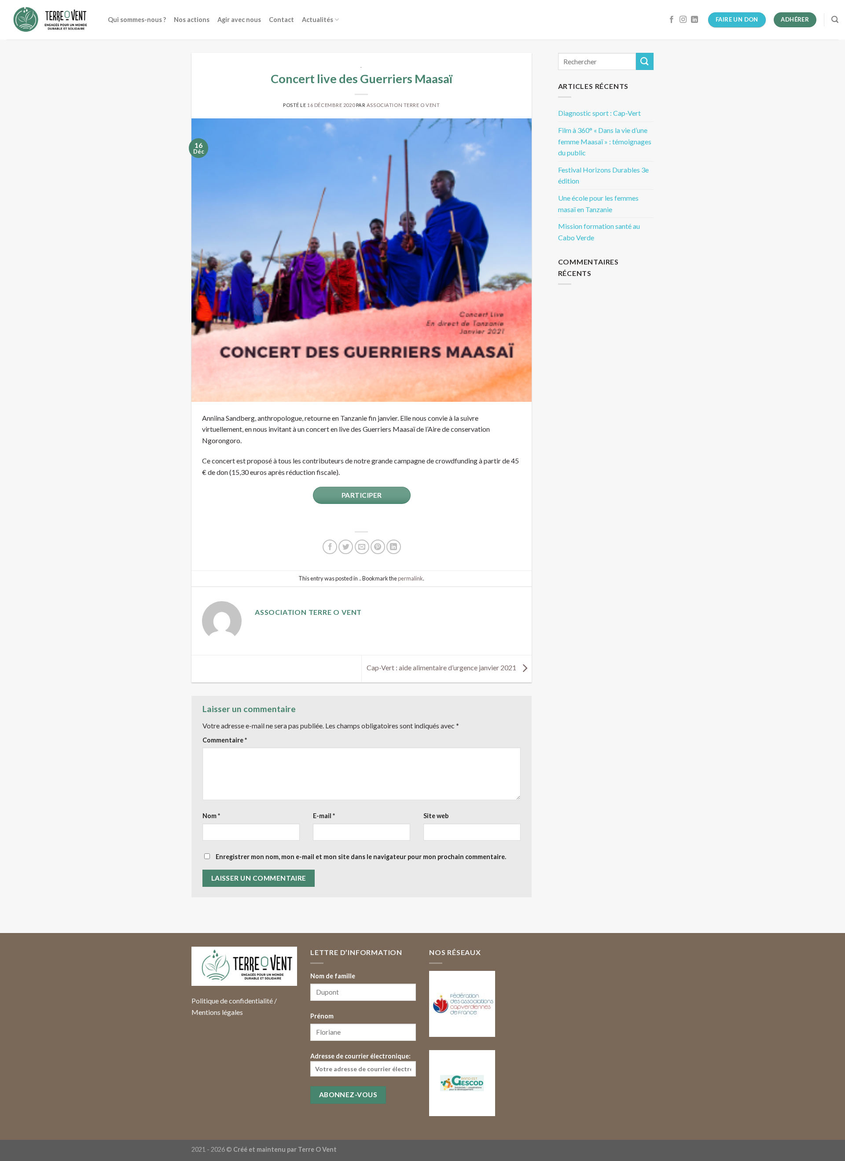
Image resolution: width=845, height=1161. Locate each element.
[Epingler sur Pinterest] (378, 547)
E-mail (324, 815)
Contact (281, 19)
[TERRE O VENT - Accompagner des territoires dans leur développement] (51, 20)
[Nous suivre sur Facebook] (671, 20)
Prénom (322, 1016)
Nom (211, 815)
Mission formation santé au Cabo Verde (599, 232)
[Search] (834, 19)
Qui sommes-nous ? (137, 19)
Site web (435, 815)
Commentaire (224, 740)
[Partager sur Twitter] (345, 547)
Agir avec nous (239, 19)
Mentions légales (217, 1012)
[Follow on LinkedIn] (694, 20)
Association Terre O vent (403, 105)
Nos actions (191, 19)
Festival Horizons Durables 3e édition (603, 175)
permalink (410, 578)
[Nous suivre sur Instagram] (683, 20)
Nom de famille (332, 976)
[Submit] (645, 61)
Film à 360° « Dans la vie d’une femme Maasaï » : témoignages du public (604, 141)
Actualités (317, 19)
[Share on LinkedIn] (393, 547)
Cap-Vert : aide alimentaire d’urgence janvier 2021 (442, 667)
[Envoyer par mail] (362, 547)
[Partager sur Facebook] (330, 547)
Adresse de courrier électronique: (360, 1056)
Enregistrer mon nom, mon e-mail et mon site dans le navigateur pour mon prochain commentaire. (361, 856)
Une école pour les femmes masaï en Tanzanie (598, 203)
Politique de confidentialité (232, 1000)
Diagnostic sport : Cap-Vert (599, 113)
